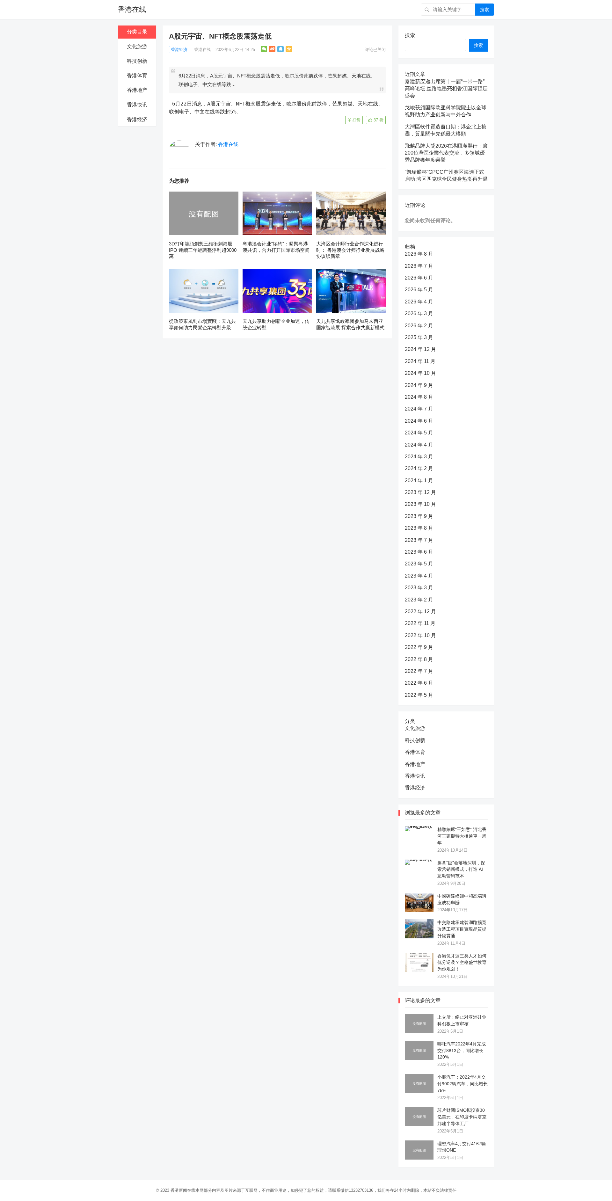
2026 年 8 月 (419, 254)
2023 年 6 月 (419, 552)
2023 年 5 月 (419, 563)
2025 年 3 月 (419, 337)
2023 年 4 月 (419, 576)
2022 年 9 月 (419, 647)
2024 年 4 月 (419, 445)
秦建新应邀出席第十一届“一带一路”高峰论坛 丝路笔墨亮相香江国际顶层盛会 (446, 88)
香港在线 (132, 9)
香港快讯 (137, 104)
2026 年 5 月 (419, 289)
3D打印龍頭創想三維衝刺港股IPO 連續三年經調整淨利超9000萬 (203, 250)
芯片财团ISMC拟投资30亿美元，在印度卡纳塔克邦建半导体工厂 (461, 1117)
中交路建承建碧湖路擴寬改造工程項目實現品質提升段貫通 (461, 929)
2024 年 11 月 (420, 361)
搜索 (484, 9)
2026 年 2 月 (419, 325)
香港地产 (137, 90)
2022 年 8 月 (419, 659)
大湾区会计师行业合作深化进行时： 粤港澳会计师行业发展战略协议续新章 (350, 250)
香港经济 (137, 119)
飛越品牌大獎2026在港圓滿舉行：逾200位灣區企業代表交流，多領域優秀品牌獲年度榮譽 (446, 153)
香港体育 (137, 75)
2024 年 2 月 (419, 468)
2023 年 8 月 (419, 528)
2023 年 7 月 (419, 540)
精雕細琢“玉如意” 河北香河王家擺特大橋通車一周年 (461, 836)
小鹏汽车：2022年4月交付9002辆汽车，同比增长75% (462, 1083)
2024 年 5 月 (419, 432)
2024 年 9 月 (419, 385)
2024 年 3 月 (419, 456)
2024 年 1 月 (419, 480)
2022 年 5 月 (419, 695)
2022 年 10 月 (420, 635)
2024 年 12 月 (420, 349)
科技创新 (137, 61)
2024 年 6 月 (419, 421)
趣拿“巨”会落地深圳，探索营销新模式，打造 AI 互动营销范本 (461, 869)
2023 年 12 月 (420, 492)
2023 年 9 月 (419, 516)
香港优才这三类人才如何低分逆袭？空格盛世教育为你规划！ (461, 962)
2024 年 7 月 (419, 408)
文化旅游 (137, 46)
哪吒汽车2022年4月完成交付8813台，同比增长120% (461, 1050)
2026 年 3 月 (419, 313)
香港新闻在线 (183, 1190)
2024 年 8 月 (419, 397)
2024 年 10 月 (420, 373)
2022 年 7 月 (419, 671)
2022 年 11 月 (420, 623)
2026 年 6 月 (419, 277)
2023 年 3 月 (419, 587)
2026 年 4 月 (419, 301)
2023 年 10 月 (420, 504)
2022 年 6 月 (419, 683)
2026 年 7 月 (419, 266)
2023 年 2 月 (419, 599)
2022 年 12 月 (420, 611)
